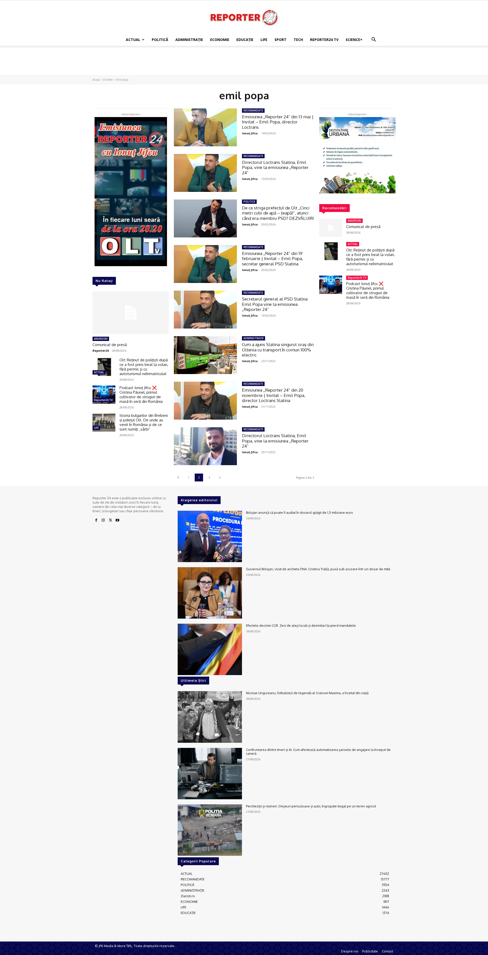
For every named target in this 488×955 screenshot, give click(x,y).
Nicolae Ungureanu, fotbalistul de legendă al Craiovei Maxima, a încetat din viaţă (307, 693)
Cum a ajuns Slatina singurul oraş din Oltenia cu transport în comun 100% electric (278, 350)
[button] (374, 40)
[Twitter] (110, 520)
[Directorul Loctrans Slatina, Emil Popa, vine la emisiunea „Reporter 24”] (205, 173)
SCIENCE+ (354, 39)
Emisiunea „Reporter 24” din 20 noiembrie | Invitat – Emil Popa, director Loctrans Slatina (273, 395)
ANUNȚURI (101, 338)
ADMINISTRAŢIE (189, 39)
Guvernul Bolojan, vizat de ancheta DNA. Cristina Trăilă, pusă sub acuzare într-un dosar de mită (318, 569)
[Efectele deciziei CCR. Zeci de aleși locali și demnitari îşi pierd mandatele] (210, 649)
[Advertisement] (244, 63)
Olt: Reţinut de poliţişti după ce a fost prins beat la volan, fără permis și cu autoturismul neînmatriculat (143, 367)
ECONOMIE (219, 39)
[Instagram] (103, 520)
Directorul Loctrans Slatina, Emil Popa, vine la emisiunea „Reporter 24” (275, 167)
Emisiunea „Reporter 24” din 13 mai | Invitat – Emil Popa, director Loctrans (278, 122)
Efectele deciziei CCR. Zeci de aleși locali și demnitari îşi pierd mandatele (301, 625)
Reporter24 (101, 350)
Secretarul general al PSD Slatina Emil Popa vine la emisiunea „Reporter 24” (275, 304)
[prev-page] (178, 477)
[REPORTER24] (244, 17)
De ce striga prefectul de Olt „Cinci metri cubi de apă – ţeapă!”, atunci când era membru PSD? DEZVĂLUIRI (278, 213)
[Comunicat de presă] (131, 312)
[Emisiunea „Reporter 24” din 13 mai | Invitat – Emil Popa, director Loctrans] (205, 127)
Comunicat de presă (110, 344)
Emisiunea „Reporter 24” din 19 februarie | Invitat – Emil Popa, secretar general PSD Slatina (272, 258)
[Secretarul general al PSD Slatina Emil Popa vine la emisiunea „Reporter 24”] (205, 310)
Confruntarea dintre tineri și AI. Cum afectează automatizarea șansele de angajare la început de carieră (318, 752)
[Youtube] (117, 520)
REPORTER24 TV (324, 39)
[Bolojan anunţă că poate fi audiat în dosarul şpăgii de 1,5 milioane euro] (210, 536)
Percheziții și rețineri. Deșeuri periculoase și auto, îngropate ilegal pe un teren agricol (311, 806)
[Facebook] (96, 520)
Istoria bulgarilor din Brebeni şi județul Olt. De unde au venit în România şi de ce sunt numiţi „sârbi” (143, 422)
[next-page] (220, 477)
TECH (298, 39)
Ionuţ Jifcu (250, 133)
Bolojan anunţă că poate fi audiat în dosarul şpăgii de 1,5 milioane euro (299, 512)
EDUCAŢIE (244, 39)
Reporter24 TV (103, 400)
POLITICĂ (160, 39)
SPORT (280, 39)
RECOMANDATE (253, 110)
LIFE (264, 39)
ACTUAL (133, 39)
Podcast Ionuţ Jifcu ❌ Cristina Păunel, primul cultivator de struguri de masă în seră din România (141, 394)
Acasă (96, 79)
